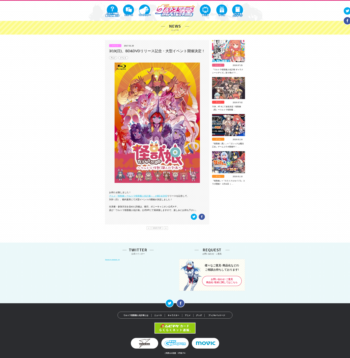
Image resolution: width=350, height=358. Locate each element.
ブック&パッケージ (216, 315)
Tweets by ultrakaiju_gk (112, 259)
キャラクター (173, 315)
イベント (123, 58)
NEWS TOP (157, 228)
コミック (218, 65)
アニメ (113, 58)
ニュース (158, 315)
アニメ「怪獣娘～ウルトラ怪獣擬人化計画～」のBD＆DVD (138, 196)
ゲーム (218, 139)
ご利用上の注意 (170, 353)
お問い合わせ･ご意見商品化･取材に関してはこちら (222, 281)
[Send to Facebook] (201, 219)
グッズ (199, 315)
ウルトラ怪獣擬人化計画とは (135, 315)
